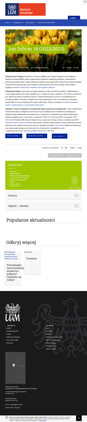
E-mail (76, 68)
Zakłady (12, 182)
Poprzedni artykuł (58, 155)
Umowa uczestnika (12, 136)
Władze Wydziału (15, 173)
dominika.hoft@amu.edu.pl (33, 131)
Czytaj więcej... (43, 420)
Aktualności (13, 171)
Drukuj (69, 68)
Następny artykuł (72, 155)
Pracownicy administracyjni (18, 180)
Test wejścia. (59, 125)
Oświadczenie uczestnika (35, 136)
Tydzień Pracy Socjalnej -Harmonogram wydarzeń (37, 87)
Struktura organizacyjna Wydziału (20, 176)
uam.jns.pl (17, 407)
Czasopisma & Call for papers (19, 178)
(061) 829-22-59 (11, 398)
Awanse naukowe (15, 184)
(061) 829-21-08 (12, 400)
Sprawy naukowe (15, 186)
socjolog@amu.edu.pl (16, 404)
